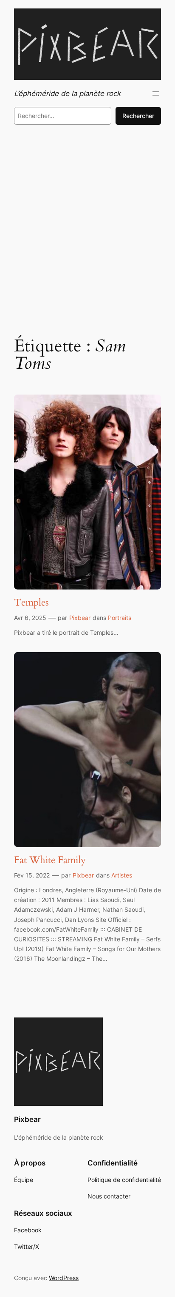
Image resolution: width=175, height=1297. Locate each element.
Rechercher (138, 115)
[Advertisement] (87, 228)
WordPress (64, 1277)
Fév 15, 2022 (32, 875)
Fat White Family (50, 860)
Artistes (121, 875)
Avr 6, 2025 (30, 617)
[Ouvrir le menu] (156, 93)
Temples (31, 603)
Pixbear (79, 617)
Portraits (119, 617)
